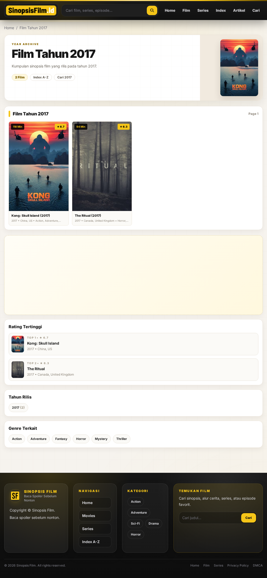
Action (17, 439)
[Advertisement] (133, 275)
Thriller (121, 439)
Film (186, 10)
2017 (18, 407)
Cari (256, 10)
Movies (88, 515)
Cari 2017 (64, 77)
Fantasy (61, 439)
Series (203, 10)
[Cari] (152, 10)
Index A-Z (40, 77)
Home (170, 10)
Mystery (101, 439)
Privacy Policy (238, 565)
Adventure (38, 439)
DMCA (258, 565)
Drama (154, 523)
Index (221, 10)
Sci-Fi (135, 523)
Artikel (239, 10)
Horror (81, 439)
